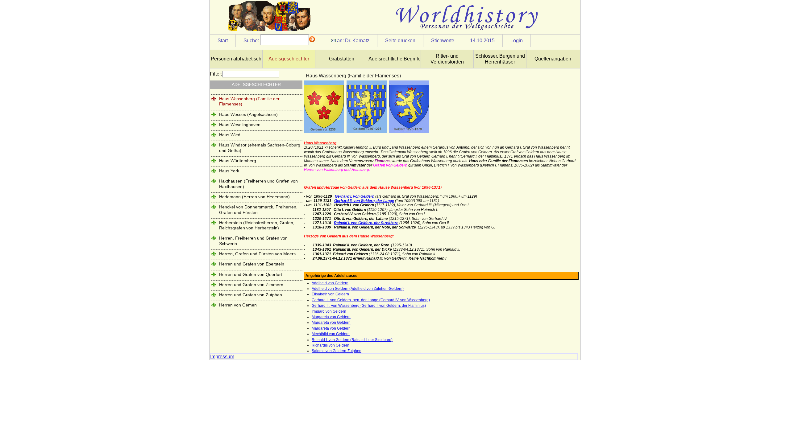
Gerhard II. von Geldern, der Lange (364, 201)
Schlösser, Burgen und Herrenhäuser (500, 58)
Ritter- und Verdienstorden (447, 58)
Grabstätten (341, 58)
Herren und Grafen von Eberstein (251, 263)
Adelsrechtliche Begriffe (394, 58)
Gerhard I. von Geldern (354, 196)
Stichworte (442, 40)
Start (223, 40)
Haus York (229, 170)
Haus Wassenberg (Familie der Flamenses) (249, 101)
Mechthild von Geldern (331, 334)
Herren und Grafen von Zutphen (250, 294)
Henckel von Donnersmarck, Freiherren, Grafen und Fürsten (258, 209)
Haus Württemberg (237, 160)
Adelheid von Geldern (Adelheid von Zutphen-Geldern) (358, 288)
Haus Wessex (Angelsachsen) (248, 114)
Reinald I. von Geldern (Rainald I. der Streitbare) (352, 340)
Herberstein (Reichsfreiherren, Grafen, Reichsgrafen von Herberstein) (256, 225)
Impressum (222, 356)
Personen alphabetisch (236, 58)
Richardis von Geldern (330, 345)
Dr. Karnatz (357, 40)
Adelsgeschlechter (288, 58)
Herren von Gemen (238, 304)
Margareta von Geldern (331, 317)
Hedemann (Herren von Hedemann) (254, 196)
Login (516, 40)
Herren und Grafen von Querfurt (250, 274)
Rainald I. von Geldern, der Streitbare (366, 223)
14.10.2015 (482, 40)
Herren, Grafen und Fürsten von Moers (257, 253)
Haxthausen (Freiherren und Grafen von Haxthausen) (258, 184)
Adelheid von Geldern (330, 283)
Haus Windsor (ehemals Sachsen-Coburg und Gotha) (259, 147)
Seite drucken (400, 40)
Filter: (216, 73)
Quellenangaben (552, 58)
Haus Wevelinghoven (239, 124)
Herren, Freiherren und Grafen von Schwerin (253, 241)
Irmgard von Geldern (329, 311)
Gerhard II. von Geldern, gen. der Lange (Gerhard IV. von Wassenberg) (371, 300)
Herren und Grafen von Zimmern (251, 284)
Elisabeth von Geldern (330, 294)
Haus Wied (229, 134)
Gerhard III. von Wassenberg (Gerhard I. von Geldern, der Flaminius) (369, 305)
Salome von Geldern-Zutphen (336, 351)
